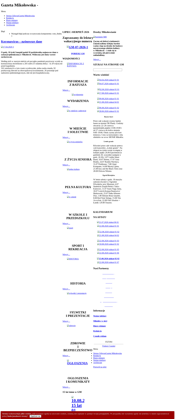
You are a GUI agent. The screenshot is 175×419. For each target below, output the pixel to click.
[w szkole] (78, 203)
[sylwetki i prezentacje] (78, 300)
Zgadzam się (35, 416)
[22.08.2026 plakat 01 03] (108, 241)
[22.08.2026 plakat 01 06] (108, 253)
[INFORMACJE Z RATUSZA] (78, 70)
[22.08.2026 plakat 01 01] (108, 226)
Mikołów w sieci (100, 321)
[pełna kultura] (78, 175)
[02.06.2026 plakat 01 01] (108, 89)
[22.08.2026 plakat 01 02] (108, 232)
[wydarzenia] (78, 94)
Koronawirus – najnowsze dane (21, 41)
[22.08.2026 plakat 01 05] (108, 249)
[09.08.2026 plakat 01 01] (108, 99)
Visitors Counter (108, 346)
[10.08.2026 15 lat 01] (78, 405)
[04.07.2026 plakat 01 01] (108, 84)
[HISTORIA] (78, 268)
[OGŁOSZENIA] (78, 366)
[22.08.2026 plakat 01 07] (108, 262)
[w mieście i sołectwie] (78, 117)
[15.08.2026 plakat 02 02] (108, 259)
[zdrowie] (78, 332)
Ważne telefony (99, 316)
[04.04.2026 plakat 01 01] (108, 80)
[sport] (78, 234)
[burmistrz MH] (100, 37)
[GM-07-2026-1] (78, 47)
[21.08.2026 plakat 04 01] (108, 102)
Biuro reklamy (99, 326)
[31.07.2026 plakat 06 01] (108, 222)
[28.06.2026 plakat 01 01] (108, 111)
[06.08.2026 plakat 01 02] (108, 108)
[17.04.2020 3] (8, 47)
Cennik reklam (99, 336)
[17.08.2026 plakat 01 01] (108, 93)
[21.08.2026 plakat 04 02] (108, 235)
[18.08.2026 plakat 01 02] (108, 244)
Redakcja (97, 331)
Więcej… (66, 90)
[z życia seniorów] (78, 148)
